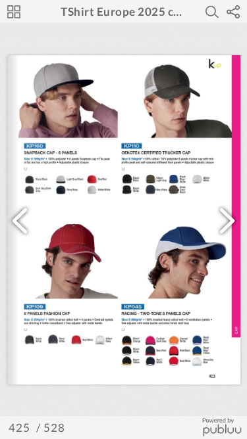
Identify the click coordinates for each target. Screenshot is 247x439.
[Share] (233, 12)
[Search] (212, 12)
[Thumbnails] (14, 12)
